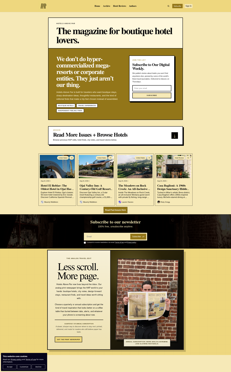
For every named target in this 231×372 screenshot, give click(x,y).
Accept (9, 367)
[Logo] (43, 6)
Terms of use (31, 359)
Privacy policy (16, 359)
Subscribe (136, 237)
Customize (24, 367)
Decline (38, 367)
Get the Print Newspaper (68, 339)
